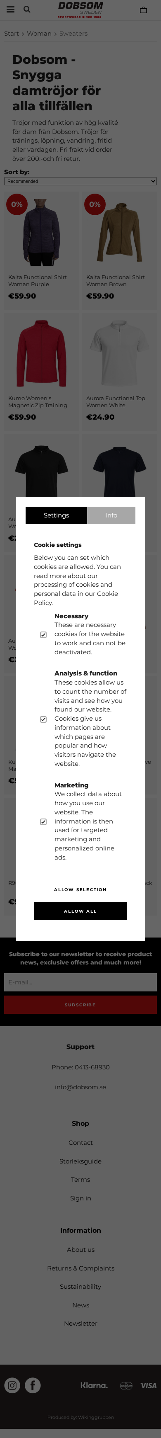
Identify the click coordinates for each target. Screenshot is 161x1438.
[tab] (56, 515)
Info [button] (111, 515)
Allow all (80, 911)
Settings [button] (56, 515)
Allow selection (80, 889)
